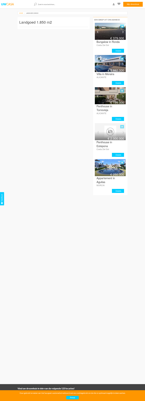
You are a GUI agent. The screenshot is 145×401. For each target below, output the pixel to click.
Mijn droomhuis (133, 4)
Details (118, 50)
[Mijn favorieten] (119, 4)
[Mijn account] (114, 4)
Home (21, 13)
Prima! (72, 397)
